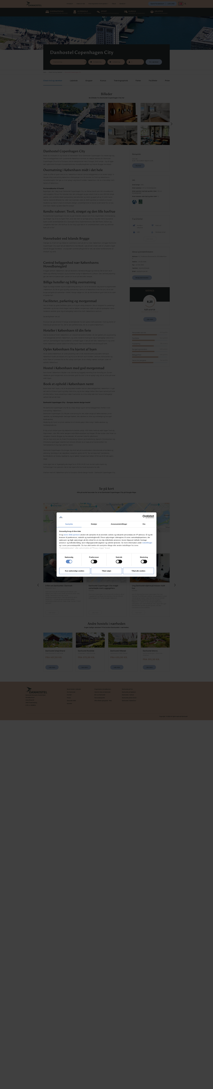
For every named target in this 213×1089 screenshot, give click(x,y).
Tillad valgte (106, 571)
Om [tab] (144, 524)
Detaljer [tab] (94, 524)
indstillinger (147, 543)
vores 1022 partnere (72, 535)
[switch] (94, 561)
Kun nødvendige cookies (74, 571)
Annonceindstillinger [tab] (119, 524)
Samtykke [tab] (69, 524)
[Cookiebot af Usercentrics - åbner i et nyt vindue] (144, 516)
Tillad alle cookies (138, 571)
